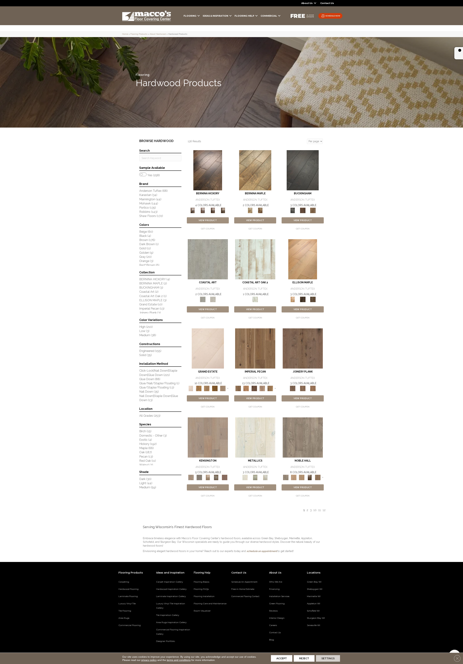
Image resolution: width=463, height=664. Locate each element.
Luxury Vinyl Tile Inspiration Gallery (170, 605)
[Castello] (260, 210)
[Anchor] (303, 348)
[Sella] (223, 210)
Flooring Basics (201, 581)
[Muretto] (212, 210)
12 (324, 510)
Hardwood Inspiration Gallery (171, 589)
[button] (315, 3)
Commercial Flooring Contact (245, 596)
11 (319, 510)
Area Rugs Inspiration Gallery (171, 622)
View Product (208, 220)
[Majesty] (317, 477)
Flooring (190, 15)
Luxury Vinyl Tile (127, 603)
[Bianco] (255, 170)
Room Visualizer (202, 610)
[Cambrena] (207, 170)
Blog (271, 639)
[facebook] (315, 638)
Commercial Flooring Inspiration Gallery (173, 631)
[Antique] (255, 348)
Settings (328, 658)
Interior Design (276, 618)
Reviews (273, 610)
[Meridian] (312, 299)
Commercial (269, 15)
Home (125, 34)
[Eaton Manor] (206, 388)
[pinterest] (309, 638)
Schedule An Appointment (244, 582)
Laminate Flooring (128, 596)
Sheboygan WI (314, 589)
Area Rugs (123, 618)
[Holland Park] (208, 437)
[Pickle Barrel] (255, 259)
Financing (274, 589)
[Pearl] (255, 437)
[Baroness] (303, 437)
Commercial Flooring (129, 625)
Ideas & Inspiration (215, 15)
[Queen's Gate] (207, 477)
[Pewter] (255, 477)
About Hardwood (158, 34)
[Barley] (246, 388)
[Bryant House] (198, 388)
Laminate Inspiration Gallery (171, 596)
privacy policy (149, 660)
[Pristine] (212, 299)
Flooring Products (138, 34)
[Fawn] (262, 388)
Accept (281, 658)
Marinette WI (313, 596)
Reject (304, 658)
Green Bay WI (314, 581)
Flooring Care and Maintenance (210, 603)
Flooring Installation (204, 596)
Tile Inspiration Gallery (167, 615)
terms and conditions (179, 660)
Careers (273, 625)
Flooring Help (244, 15)
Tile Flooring (124, 610)
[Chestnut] (254, 388)
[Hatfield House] (214, 388)
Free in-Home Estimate (242, 589)
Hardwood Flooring (128, 589)
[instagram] (328, 638)
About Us (307, 3)
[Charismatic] (302, 259)
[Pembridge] (199, 477)
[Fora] (202, 210)
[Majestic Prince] (302, 299)
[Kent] (303, 170)
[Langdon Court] (222, 388)
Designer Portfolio (165, 641)
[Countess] (293, 477)
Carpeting (123, 581)
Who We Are (275, 581)
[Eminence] (309, 477)
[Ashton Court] (208, 348)
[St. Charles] (216, 477)
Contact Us (327, 3)
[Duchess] (301, 477)
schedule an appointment (262, 551)
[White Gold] (265, 477)
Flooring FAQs (201, 589)
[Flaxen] (270, 388)
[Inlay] (312, 388)
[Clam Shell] (208, 259)
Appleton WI (313, 603)
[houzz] (322, 638)
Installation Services (279, 596)
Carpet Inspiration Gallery (169, 581)
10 (315, 510)
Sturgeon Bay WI (316, 618)
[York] (312, 210)
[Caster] (302, 388)
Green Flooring (277, 603)
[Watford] (224, 477)
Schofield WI (313, 610)
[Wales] (302, 210)
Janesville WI (313, 625)
